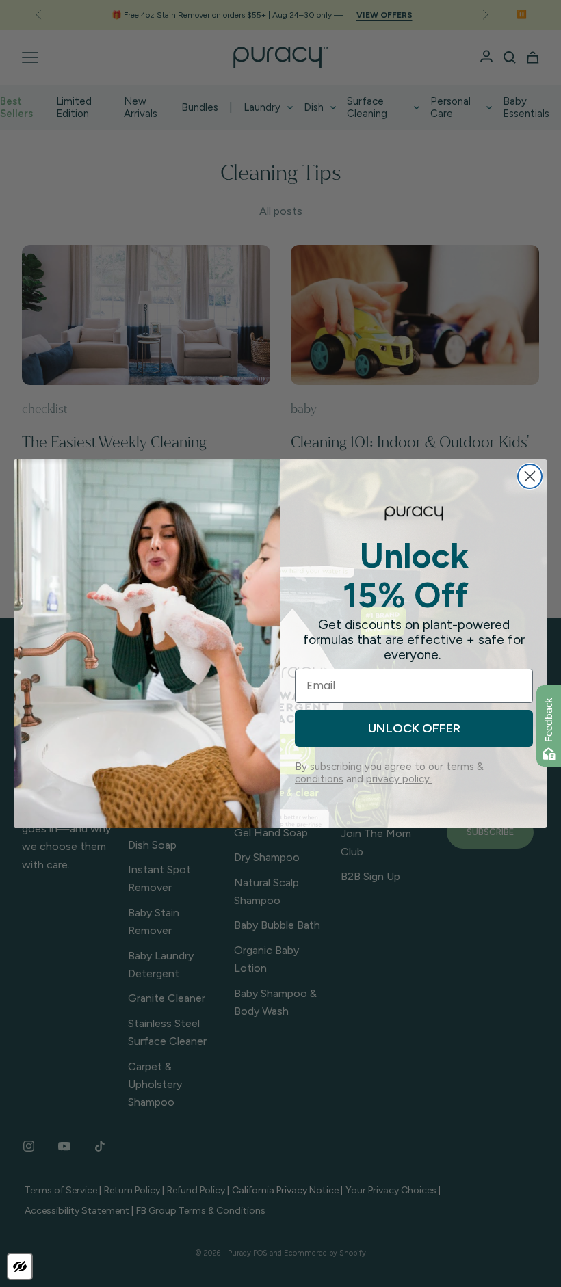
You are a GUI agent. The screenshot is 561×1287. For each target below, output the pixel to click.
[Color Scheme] (20, 1266)
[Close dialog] (530, 476)
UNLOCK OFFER (414, 728)
